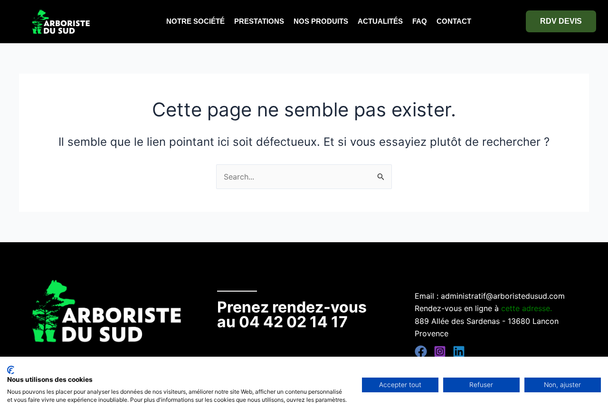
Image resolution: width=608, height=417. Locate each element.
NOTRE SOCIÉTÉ (195, 21)
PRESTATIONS (259, 21)
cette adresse (525, 308)
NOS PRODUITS (321, 21)
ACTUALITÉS (380, 21)
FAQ (419, 21)
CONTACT (454, 21)
